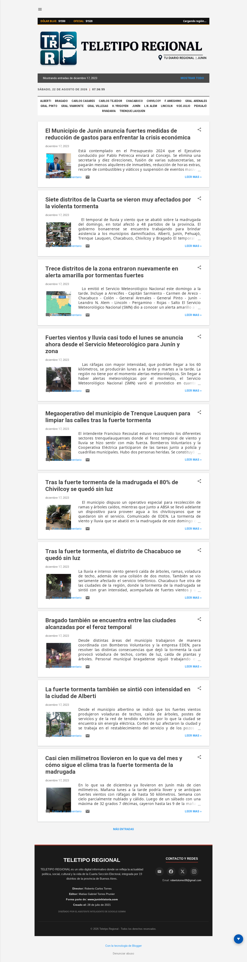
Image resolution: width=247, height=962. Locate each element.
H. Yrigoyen (120, 106)
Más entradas (123, 829)
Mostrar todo (192, 78)
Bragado (61, 100)
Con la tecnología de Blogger (123, 945)
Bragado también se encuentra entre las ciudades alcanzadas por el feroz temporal (110, 623)
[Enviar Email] (159, 871)
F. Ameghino (173, 100)
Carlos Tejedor (110, 100)
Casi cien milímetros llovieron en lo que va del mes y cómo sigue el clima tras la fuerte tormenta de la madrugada (113, 765)
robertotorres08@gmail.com (185, 880)
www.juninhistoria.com (103, 899)
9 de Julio (183, 106)
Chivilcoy (154, 100)
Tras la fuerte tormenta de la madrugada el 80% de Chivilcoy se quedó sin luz (111, 485)
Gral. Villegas (97, 106)
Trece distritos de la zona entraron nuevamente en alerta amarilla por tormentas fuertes (111, 272)
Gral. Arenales (196, 100)
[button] (199, 130)
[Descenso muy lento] (238, 939)
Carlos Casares (83, 100)
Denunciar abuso (123, 953)
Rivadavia (109, 111)
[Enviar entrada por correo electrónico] (87, 178)
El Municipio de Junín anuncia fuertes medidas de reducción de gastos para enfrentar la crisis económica (117, 134)
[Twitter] (182, 871)
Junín (136, 106)
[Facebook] (171, 871)
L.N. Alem (150, 106)
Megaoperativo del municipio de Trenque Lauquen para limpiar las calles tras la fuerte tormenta (117, 416)
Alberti (45, 100)
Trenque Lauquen (132, 111)
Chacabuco (134, 100)
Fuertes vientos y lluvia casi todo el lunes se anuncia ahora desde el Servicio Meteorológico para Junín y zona (114, 344)
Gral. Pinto (49, 106)
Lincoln (167, 106)
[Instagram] (194, 871)
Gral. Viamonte (72, 106)
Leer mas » (193, 177)
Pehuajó (200, 106)
